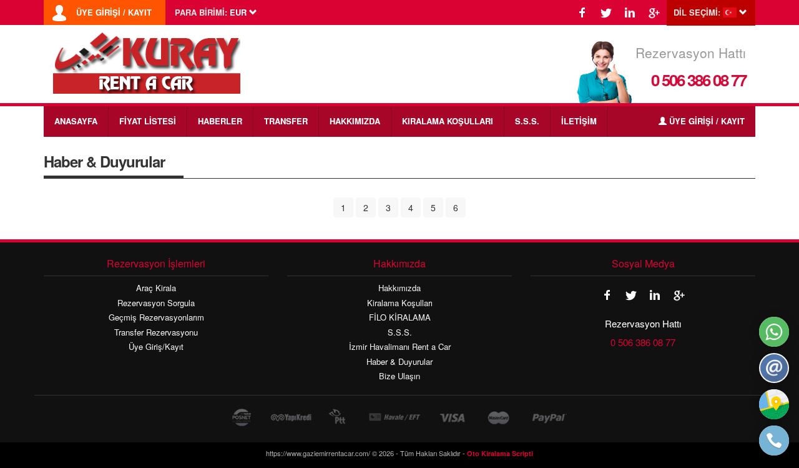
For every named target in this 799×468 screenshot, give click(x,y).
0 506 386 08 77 (698, 79)
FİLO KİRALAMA (400, 317)
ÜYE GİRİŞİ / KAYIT (114, 12)
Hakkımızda (399, 288)
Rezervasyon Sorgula (156, 303)
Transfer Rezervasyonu (156, 332)
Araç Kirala (156, 288)
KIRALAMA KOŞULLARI (447, 121)
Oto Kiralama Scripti (500, 453)
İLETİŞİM (579, 121)
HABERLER (220, 121)
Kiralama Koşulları (400, 303)
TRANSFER (286, 121)
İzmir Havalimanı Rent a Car (400, 346)
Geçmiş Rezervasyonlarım (156, 317)
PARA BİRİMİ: (201, 12)
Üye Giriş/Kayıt (156, 346)
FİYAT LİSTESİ (147, 121)
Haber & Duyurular (399, 361)
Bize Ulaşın (399, 376)
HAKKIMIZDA (355, 121)
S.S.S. (527, 121)
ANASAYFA (75, 121)
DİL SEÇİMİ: (697, 12)
